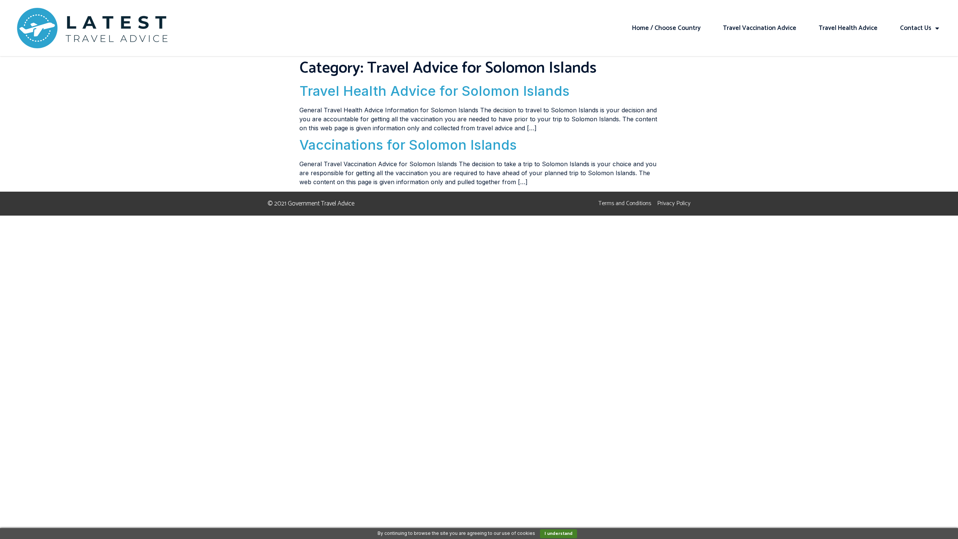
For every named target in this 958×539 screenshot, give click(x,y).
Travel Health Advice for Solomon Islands (434, 91)
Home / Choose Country (666, 28)
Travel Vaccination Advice (759, 28)
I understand (558, 533)
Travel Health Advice (848, 28)
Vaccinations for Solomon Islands (408, 145)
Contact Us (915, 28)
